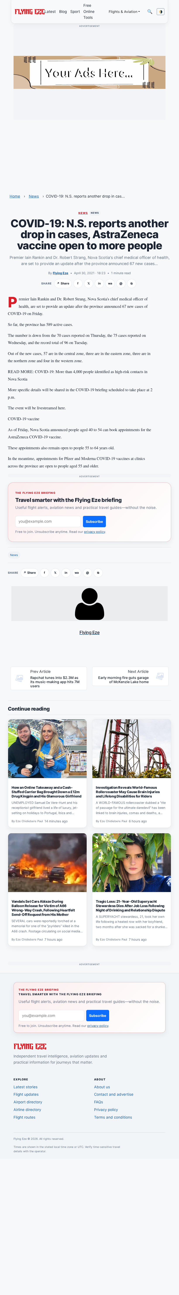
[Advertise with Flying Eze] (89, 72)
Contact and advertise (113, 1094)
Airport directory (28, 1102)
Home (15, 196)
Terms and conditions (113, 1117)
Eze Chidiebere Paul (29, 821)
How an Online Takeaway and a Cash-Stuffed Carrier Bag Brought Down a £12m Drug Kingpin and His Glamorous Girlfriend (46, 791)
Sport (75, 11)
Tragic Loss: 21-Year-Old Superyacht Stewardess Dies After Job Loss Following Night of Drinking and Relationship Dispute (130, 905)
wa (110, 283)
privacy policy (94, 532)
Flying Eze (60, 273)
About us (102, 1087)
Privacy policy (106, 1109)
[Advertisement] (89, 154)
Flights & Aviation (123, 11)
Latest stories (26, 1087)
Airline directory (27, 1109)
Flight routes (24, 1117)
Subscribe (94, 521)
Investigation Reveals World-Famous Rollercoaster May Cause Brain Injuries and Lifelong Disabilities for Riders (128, 791)
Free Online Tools (89, 11)
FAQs (98, 1102)
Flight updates (26, 1094)
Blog (63, 11)
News (34, 196)
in (99, 283)
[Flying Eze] (30, 11)
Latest (50, 11)
